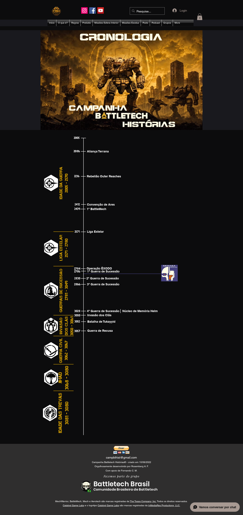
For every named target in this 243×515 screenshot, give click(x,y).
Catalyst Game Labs (73, 505)
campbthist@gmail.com (121, 457)
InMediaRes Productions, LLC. (164, 505)
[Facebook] (92, 10)
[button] (199, 16)
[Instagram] (84, 10)
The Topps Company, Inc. (143, 501)
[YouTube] (100, 10)
